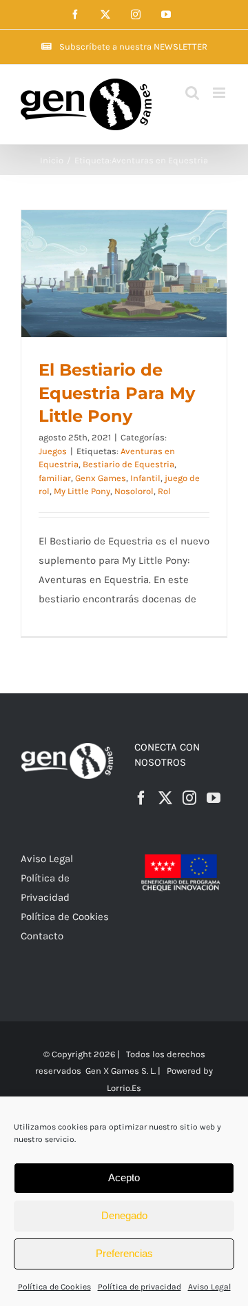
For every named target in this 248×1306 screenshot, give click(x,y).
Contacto (42, 936)
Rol (164, 491)
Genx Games (100, 478)
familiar (55, 478)
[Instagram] (189, 798)
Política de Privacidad (45, 888)
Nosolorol (134, 491)
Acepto (124, 1177)
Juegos (53, 451)
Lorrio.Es (124, 1088)
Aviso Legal (209, 1287)
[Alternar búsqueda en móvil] (192, 92)
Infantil (145, 478)
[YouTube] (213, 798)
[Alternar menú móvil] (220, 92)
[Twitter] (165, 798)
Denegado (124, 1215)
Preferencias (124, 1253)
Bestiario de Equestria (128, 464)
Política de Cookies (54, 1287)
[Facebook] (141, 798)
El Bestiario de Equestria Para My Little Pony (117, 393)
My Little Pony (82, 491)
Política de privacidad (139, 1287)
